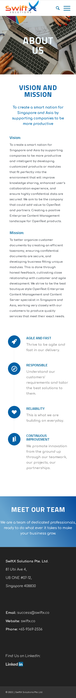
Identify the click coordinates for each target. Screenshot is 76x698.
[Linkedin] (14, 665)
